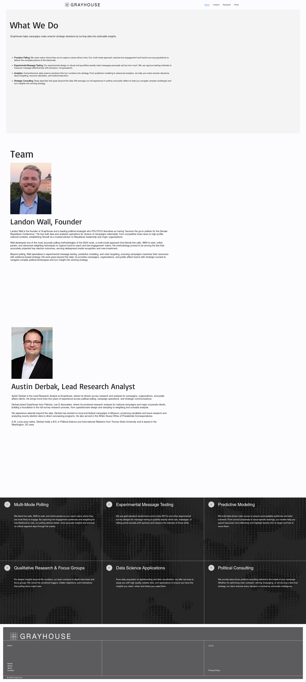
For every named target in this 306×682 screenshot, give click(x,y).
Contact (10, 670)
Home (9, 663)
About (9, 666)
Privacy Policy (214, 670)
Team (9, 668)
